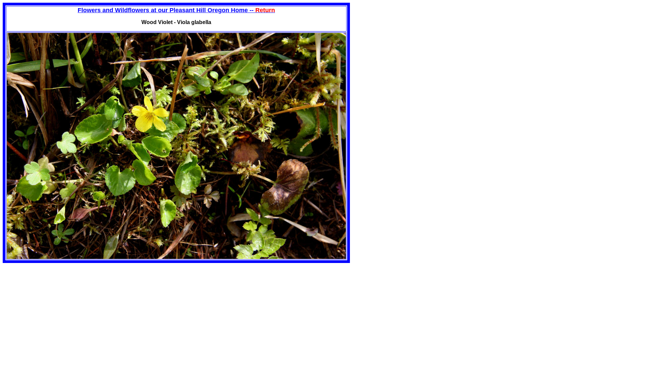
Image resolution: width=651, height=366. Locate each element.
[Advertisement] (407, 50)
